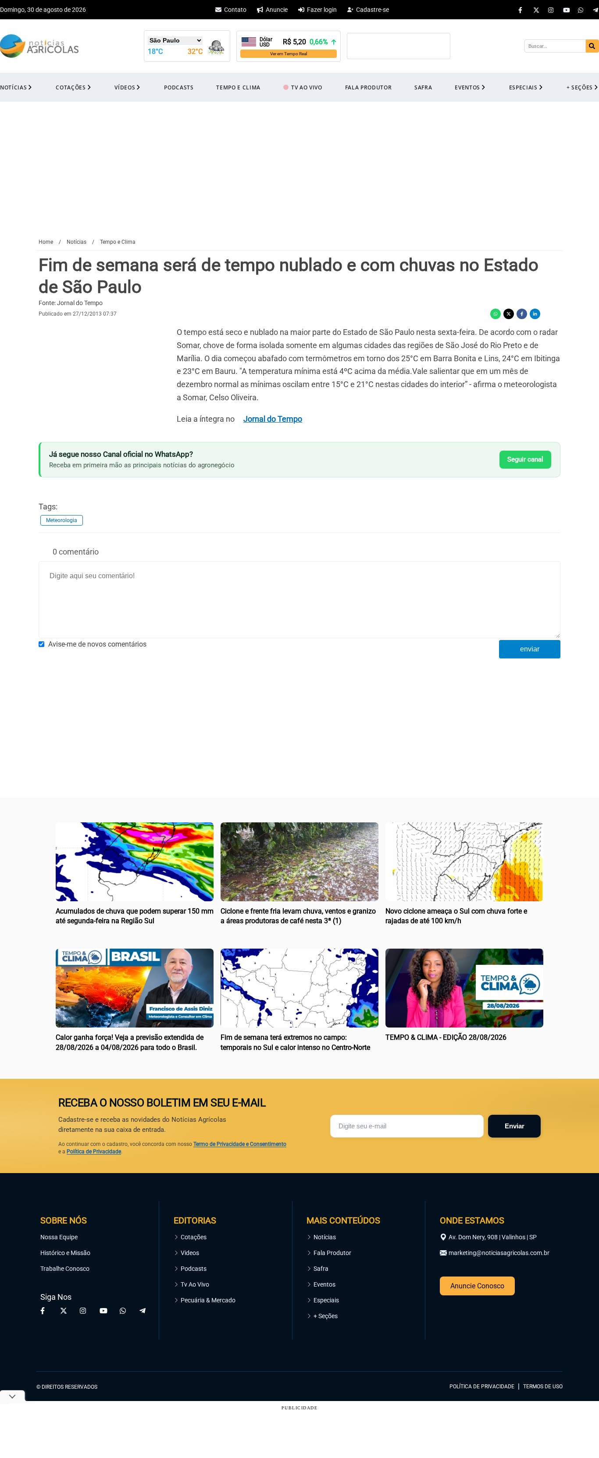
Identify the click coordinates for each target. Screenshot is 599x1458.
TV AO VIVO (306, 87)
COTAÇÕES (71, 87)
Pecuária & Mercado (208, 1300)
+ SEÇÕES (580, 87)
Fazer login (322, 9)
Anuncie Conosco (477, 1286)
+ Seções (326, 1315)
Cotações (194, 1237)
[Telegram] (596, 10)
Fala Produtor (332, 1252)
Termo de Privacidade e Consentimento (239, 1144)
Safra (321, 1268)
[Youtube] (566, 10)
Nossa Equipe (59, 1237)
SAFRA (423, 87)
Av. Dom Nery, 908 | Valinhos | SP (493, 1237)
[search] (592, 46)
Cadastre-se (372, 9)
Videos (190, 1252)
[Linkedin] (535, 314)
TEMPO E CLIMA (238, 87)
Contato (235, 9)
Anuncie (277, 9)
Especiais (326, 1300)
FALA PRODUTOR (368, 87)
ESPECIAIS (523, 87)
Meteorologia (61, 520)
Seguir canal (525, 459)
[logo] (538, 1347)
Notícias (325, 1237)
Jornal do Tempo (272, 418)
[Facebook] (521, 10)
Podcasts (194, 1268)
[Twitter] (536, 10)
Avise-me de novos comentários (97, 644)
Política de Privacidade (94, 1152)
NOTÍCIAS (13, 87)
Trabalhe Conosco (64, 1268)
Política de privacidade (481, 1386)
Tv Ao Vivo (195, 1284)
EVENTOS (467, 87)
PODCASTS (178, 87)
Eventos (324, 1284)
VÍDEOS (124, 87)
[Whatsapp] (581, 10)
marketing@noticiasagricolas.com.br (499, 1252)
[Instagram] (551, 10)
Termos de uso (543, 1386)
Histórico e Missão (65, 1252)
